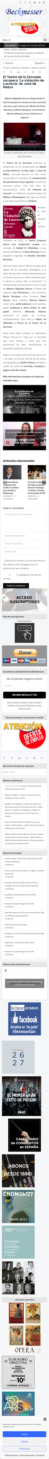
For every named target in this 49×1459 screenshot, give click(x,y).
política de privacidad (19, 705)
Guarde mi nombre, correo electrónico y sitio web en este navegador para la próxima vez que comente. (24, 564)
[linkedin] (39, 2)
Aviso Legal (40, 1455)
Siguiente (39, 63)
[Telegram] (34, 758)
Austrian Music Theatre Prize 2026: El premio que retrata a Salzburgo (11, 487)
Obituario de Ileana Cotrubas (16, 924)
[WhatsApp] (27, 758)
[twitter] (25, 2)
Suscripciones (24, 621)
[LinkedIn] (19, 758)
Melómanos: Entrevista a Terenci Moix (19, 942)
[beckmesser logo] (24, 5)
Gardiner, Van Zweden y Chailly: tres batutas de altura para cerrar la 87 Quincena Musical (23, 813)
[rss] (44, 2)
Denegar (24, 1441)
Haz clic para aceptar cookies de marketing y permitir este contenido (24, 983)
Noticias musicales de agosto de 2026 (19, 903)
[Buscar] (45, 40)
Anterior (9, 63)
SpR (7, 68)
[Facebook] (4, 758)
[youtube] (35, 2)
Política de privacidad (27, 1455)
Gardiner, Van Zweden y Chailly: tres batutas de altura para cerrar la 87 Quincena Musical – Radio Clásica (23, 807)
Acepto (25, 1434)
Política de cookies (11, 1455)
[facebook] (20, 2)
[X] (12, 758)
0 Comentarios (9, 497)
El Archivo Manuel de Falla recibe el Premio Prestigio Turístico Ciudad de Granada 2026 (37, 487)
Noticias (43, 68)
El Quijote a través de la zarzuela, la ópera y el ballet (24, 933)
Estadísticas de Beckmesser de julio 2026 (20, 894)
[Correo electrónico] (41, 758)
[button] (45, 1419)
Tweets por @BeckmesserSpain (24, 983)
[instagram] (30, 2)
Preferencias (24, 1449)
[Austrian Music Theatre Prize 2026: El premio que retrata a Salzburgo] (12, 466)
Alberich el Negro (11, 795)
